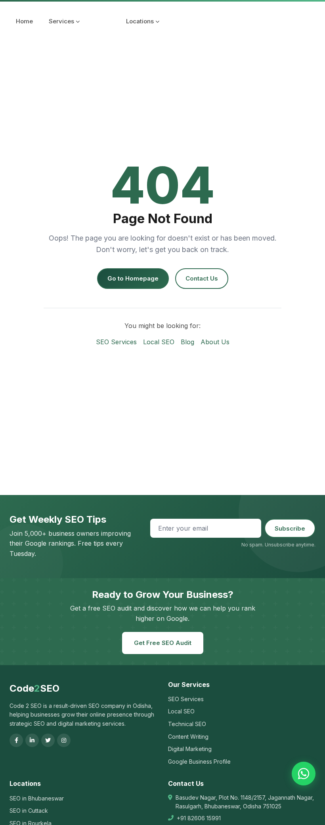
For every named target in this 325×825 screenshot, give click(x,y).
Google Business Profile (199, 761)
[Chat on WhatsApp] (303, 773)
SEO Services (116, 342)
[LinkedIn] (32, 740)
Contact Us (201, 278)
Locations (140, 21)
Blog (187, 342)
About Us (215, 342)
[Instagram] (64, 740)
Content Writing (188, 736)
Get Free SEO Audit (162, 643)
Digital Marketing (190, 748)
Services (61, 21)
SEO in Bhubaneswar (37, 798)
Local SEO (158, 342)
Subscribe (290, 528)
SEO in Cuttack (29, 810)
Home (24, 21)
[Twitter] (48, 740)
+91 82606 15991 (199, 818)
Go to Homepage (133, 278)
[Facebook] (16, 740)
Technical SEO (187, 724)
